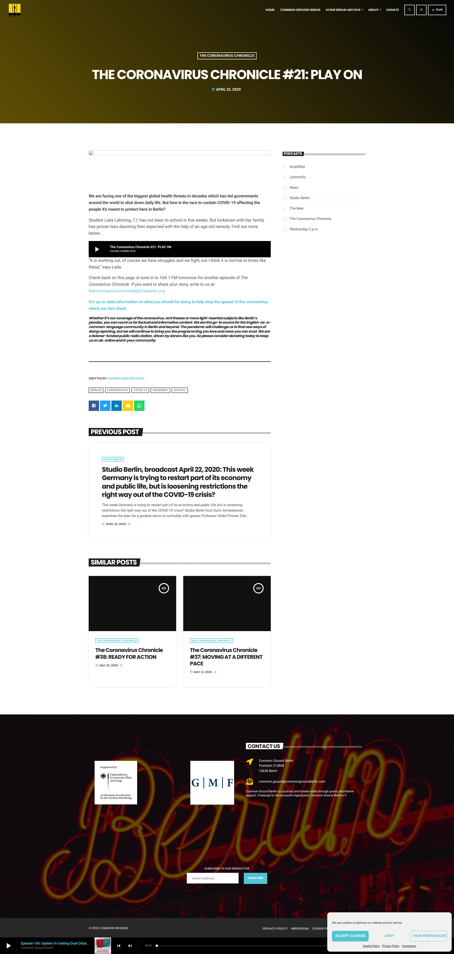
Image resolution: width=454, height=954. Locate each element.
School (180, 390)
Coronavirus (117, 390)
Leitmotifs (298, 177)
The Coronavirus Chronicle (227, 55)
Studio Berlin (113, 459)
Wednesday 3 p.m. (304, 229)
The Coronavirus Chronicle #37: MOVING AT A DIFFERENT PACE (226, 656)
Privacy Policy (391, 946)
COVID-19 (140, 390)
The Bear (297, 208)
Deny (389, 935)
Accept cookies (350, 935)
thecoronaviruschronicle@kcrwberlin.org (127, 291)
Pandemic (160, 390)
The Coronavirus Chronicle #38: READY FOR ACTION (129, 653)
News (294, 187)
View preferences (429, 935)
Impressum (409, 946)
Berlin (96, 390)
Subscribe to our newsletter (227, 869)
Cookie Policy (371, 946)
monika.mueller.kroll (126, 378)
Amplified (297, 167)
